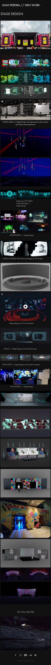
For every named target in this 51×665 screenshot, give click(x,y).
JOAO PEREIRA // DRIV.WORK (21, 5)
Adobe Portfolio (29, 661)
